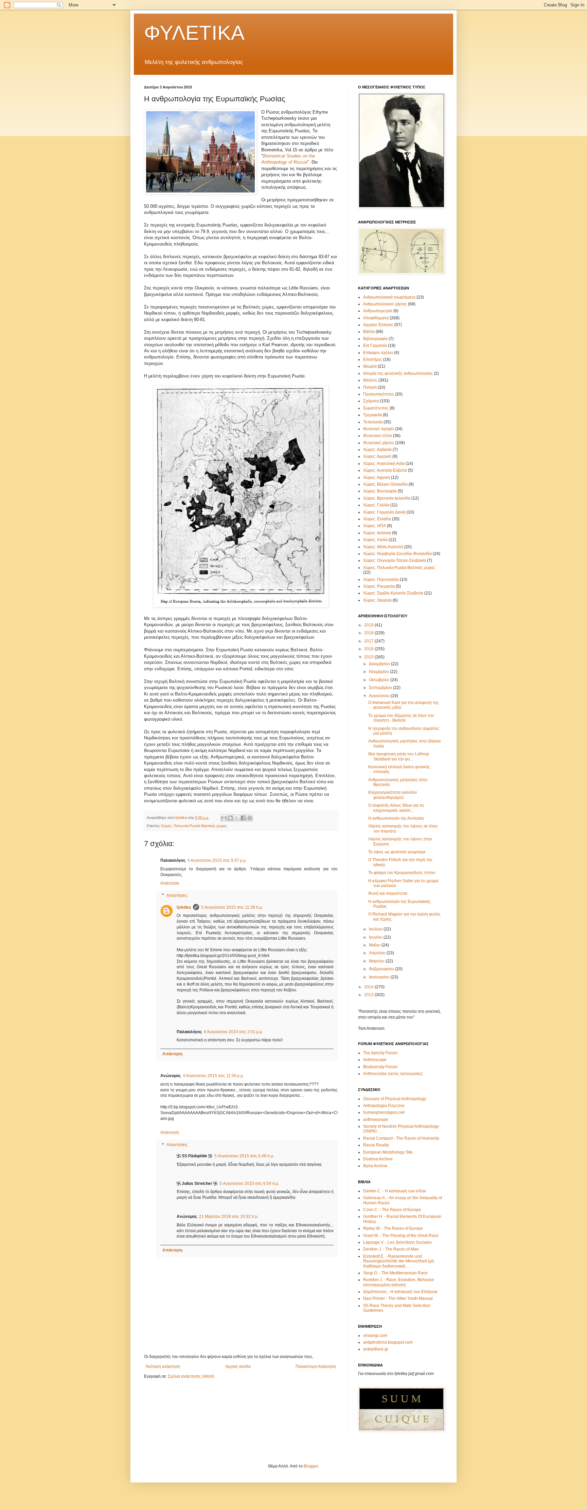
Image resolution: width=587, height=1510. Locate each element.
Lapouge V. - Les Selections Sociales (397, 1242)
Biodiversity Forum (380, 1066)
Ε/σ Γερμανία (375, 345)
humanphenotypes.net (384, 1112)
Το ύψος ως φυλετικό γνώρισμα (396, 852)
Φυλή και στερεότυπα (387, 893)
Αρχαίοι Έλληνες (378, 324)
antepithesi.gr (375, 1349)
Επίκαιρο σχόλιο (378, 352)
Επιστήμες (372, 359)
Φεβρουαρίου (382, 969)
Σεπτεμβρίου (381, 687)
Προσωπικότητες (378, 394)
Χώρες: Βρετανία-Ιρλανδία (386, 498)
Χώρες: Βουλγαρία (380, 491)
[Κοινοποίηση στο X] (236, 818)
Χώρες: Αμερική (377, 456)
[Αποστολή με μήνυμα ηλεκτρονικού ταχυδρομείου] (223, 818)
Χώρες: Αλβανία (377, 449)
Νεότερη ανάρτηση (163, 1366)
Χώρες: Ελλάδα (377, 519)
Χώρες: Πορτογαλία (381, 579)
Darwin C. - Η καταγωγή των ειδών (394, 1191)
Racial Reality (376, 1145)
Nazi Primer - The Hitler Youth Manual (398, 1298)
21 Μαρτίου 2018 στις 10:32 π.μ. (229, 1216)
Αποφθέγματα (376, 318)
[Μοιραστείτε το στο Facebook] (243, 818)
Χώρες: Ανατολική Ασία (384, 463)
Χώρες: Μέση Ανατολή (383, 546)
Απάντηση (169, 883)
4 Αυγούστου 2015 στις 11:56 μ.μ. (213, 1075)
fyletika (184, 907)
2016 (369, 649)
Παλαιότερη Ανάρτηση (316, 1366)
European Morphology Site (388, 1152)
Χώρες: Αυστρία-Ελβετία (385, 470)
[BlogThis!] (230, 818)
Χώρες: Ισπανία (377, 533)
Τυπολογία (373, 422)
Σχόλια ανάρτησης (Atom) (191, 1376)
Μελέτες (370, 380)
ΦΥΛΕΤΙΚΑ (194, 32)
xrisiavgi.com (375, 1335)
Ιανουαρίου (380, 977)
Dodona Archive (378, 1159)
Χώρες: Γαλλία (376, 505)
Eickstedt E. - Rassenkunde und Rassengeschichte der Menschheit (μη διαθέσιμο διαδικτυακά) (398, 1261)
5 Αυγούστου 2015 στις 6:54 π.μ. (249, 1183)
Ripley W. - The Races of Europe (393, 1228)
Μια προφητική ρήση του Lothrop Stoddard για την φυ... (398, 756)
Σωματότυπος (376, 408)
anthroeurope (375, 1119)
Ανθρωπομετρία (377, 310)
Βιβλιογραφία (375, 338)
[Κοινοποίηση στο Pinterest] (249, 818)
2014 (369, 987)
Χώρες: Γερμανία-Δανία (384, 512)
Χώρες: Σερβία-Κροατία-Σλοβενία (393, 593)
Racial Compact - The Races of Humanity (401, 1138)
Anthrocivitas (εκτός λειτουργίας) (393, 1073)
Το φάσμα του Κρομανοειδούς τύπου (401, 872)
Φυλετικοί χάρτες (378, 442)
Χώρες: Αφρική (376, 477)
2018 (369, 633)
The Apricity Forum (380, 1053)
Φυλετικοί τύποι (377, 435)
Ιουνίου (376, 937)
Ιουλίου (376, 929)
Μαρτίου (377, 961)
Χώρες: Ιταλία (375, 539)
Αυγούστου (380, 695)
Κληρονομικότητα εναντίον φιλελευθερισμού (392, 795)
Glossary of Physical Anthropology (394, 1098)
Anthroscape (375, 1059)
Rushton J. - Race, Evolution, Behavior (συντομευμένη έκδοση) (398, 1282)
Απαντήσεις (177, 895)
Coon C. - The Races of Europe (392, 1209)
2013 (369, 994)
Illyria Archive (375, 1165)
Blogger (311, 1466)
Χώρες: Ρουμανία (379, 586)
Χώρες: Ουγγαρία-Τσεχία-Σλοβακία (394, 560)
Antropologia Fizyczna (383, 1105)
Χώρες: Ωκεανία (377, 600)
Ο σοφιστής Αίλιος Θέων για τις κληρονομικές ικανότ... (396, 807)
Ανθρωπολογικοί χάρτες (385, 304)
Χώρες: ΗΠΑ (374, 525)
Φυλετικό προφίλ (378, 428)
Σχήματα (371, 401)
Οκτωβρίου (379, 679)
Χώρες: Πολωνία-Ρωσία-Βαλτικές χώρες (194, 826)
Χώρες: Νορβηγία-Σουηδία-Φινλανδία (397, 553)
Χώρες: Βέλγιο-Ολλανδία (385, 484)
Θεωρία (370, 366)
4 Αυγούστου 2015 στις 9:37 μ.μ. (217, 860)
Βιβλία (369, 331)
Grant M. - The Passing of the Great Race (401, 1235)
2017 (369, 641)
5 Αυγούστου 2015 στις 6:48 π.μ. (244, 1156)
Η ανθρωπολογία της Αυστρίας (396, 818)
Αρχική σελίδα (238, 1366)
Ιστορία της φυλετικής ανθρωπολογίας (398, 373)
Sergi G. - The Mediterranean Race (395, 1273)
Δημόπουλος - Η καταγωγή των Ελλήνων (400, 1291)
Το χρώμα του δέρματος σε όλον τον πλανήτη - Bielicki (401, 718)
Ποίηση (370, 387)
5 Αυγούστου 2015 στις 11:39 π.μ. (232, 907)
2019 (369, 625)
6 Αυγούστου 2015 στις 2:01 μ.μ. (233, 1031)
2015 (369, 657)
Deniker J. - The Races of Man (391, 1249)
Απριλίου (378, 953)
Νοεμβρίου (379, 671)
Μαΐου (375, 945)
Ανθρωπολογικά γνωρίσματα (389, 297)
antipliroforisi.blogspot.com (388, 1342)
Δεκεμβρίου (380, 663)
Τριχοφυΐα (372, 415)
